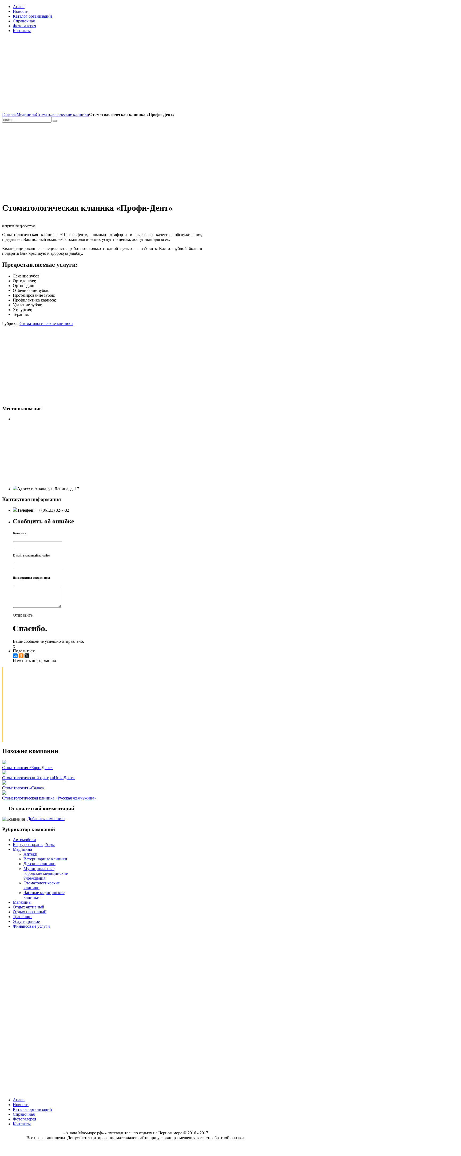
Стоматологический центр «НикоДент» (38, 777)
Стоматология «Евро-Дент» (27, 767)
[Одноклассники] (21, 655)
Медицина (26, 114)
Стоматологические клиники (62, 114)
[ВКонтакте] (15, 655)
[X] (27, 655)
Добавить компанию (46, 818)
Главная (9, 114)
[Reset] (55, 121)
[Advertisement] (102, 74)
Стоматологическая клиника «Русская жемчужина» (49, 798)
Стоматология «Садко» (23, 788)
